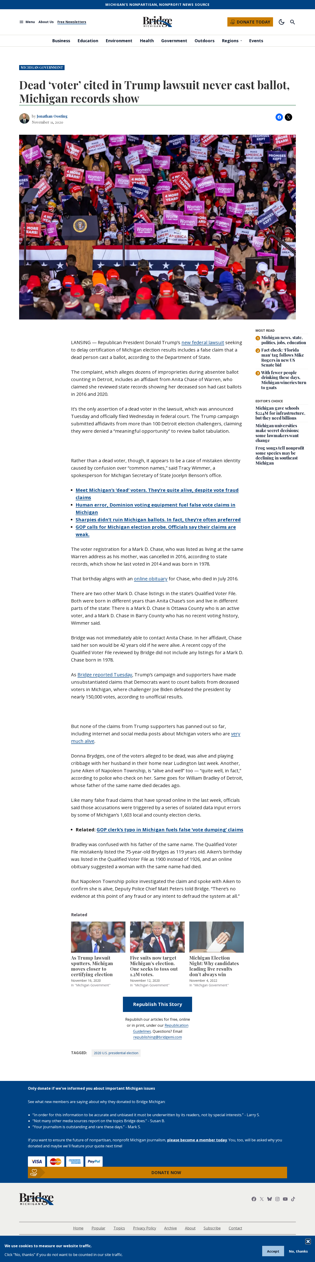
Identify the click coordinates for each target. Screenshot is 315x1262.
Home (78, 1228)
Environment (119, 40)
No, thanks (298, 1251)
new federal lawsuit (202, 342)
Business (61, 40)
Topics (119, 1228)
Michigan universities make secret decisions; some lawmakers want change (277, 433)
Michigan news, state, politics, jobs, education (283, 340)
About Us (46, 22)
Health (147, 40)
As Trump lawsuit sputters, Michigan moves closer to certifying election (92, 966)
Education (87, 40)
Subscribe (212, 1228)
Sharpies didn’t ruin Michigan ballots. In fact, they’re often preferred (158, 519)
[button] (308, 1241)
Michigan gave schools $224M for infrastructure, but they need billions (280, 413)
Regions (230, 40)
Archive (170, 1228)
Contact (235, 1228)
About (190, 1228)
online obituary (150, 579)
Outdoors (204, 40)
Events (256, 40)
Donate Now (166, 1172)
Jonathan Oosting (52, 116)
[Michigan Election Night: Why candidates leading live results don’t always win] (216, 937)
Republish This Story (157, 1004)
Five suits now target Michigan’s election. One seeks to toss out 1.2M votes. (154, 966)
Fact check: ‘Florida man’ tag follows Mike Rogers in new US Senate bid (282, 357)
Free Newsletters (71, 22)
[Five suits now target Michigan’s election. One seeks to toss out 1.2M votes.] (157, 937)
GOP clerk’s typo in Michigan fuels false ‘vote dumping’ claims (170, 829)
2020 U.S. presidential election (116, 1053)
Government (174, 40)
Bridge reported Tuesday (104, 674)
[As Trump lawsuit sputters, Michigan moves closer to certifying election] (98, 937)
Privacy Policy (144, 1228)
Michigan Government (42, 67)
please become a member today (197, 1140)
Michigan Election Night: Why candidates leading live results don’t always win (214, 966)
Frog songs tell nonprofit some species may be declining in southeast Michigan (280, 455)
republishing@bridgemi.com (157, 1037)
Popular (98, 1228)
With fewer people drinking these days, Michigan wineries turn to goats (283, 380)
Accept (273, 1251)
